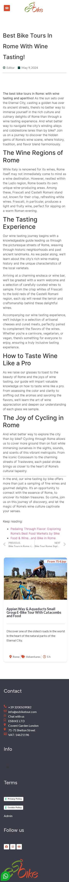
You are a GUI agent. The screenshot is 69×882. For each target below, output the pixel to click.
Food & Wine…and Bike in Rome (33, 538)
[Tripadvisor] (7, 8)
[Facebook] (6, 846)
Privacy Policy (15, 798)
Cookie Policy (15, 807)
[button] (55, 7)
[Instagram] (13, 846)
